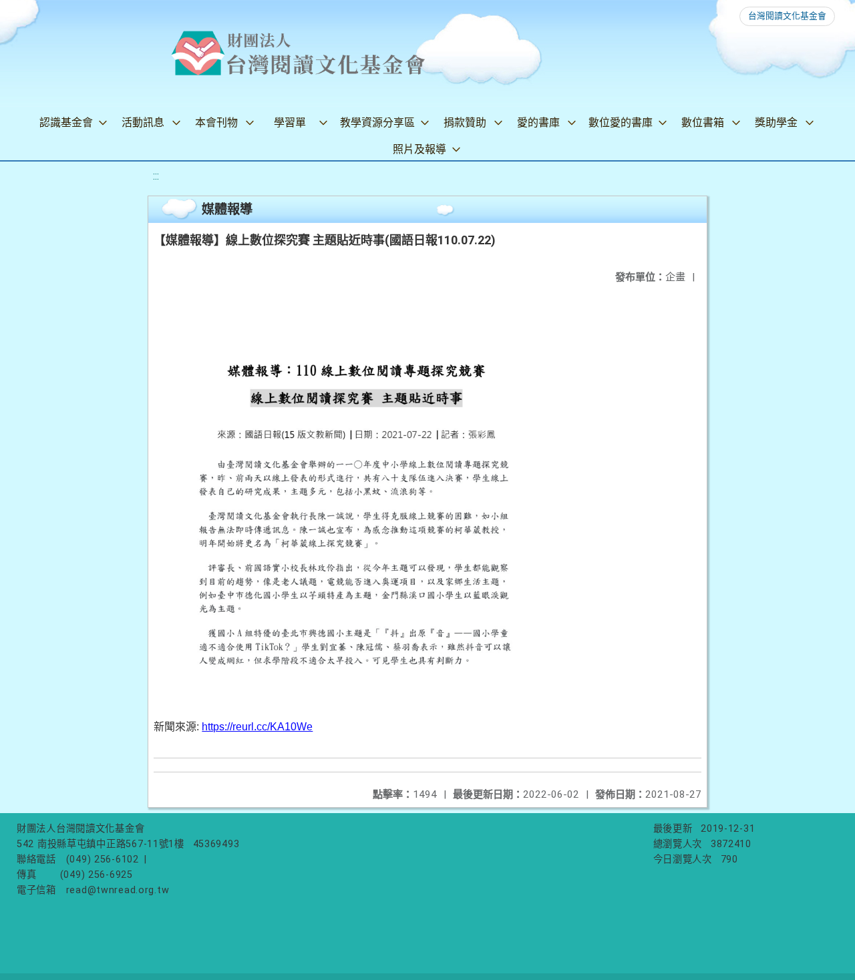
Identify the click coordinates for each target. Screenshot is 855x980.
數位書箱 (702, 122)
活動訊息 (143, 122)
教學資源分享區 (377, 122)
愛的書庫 (538, 122)
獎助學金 (776, 122)
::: (156, 176)
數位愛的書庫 (620, 122)
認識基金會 (66, 122)
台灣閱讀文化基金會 (787, 16)
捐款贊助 (465, 122)
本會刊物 (216, 122)
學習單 (290, 122)
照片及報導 (419, 149)
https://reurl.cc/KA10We (257, 726)
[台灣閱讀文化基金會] (298, 53)
